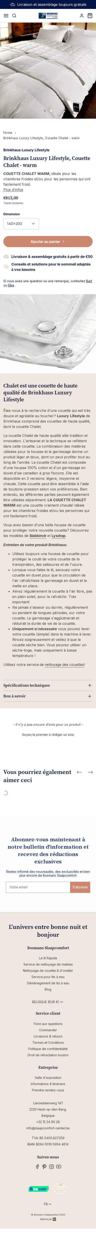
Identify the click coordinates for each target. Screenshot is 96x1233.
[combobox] (21, 223)
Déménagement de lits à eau (48, 983)
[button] (48, 734)
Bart (89, 281)
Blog (48, 989)
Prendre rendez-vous (48, 1090)
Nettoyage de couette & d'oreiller (48, 970)
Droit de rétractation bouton (48, 1055)
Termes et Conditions (48, 1042)
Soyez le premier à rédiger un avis (48, 734)
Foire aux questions (48, 1024)
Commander (48, 1030)
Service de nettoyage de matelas (48, 964)
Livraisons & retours (48, 1036)
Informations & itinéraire (48, 1084)
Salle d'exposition (48, 1077)
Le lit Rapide (48, 958)
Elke (11, 285)
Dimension (11, 214)
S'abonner (80, 887)
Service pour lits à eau (48, 977)
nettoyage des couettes (64, 664)
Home (7, 133)
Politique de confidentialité (48, 1049)
